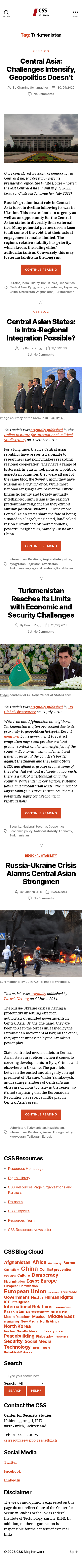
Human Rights (59, 1297)
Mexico (38, 1316)
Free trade (69, 1292)
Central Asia (18, 287)
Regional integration (57, 559)
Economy (65, 831)
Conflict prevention (56, 1269)
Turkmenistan (64, 292)
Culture (23, 1275)
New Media (29, 1321)
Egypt (33, 1281)
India (25, 283)
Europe (49, 1281)
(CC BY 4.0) (58, 418)
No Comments (44, 94)
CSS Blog (41, 51)
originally (38, 994)
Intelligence (21, 1302)
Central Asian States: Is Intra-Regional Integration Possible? (41, 329)
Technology (17, 1347)
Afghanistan (44, 292)
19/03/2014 (59, 892)
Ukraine (15, 283)
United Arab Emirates (18, 1352)
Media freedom (17, 1317)
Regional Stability (41, 855)
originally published (46, 430)
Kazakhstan (54, 287)
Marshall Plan (59, 1311)
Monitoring (11, 1321)
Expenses (53, 1292)
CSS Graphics (19, 1211)
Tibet (35, 1347)
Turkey (35, 283)
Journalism (63, 1307)
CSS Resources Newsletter (29, 1230)
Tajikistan (70, 287)
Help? (36, 1391)
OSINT (60, 1331)
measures (12, 736)
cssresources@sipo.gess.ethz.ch (30, 1440)
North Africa (49, 1321)
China (14, 292)
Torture (45, 1347)
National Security (35, 826)
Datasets (15, 1202)
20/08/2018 (59, 625)
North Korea (17, 1326)
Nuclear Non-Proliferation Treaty (29, 1331)
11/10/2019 (59, 348)
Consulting (9, 1276)
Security (15, 826)
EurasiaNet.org (16, 999)
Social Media (38, 1341)
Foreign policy (63, 1132)
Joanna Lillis (33, 892)
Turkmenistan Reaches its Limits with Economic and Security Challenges (41, 602)
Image (4, 418)
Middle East (60, 1316)
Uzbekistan (27, 292)
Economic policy (21, 831)
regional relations (42, 568)
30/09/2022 (65, 87)
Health (37, 1297)
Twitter (10, 1462)
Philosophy (44, 1336)
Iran (44, 283)
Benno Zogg (33, 348)
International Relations (25, 559)
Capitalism (11, 1269)
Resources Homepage (25, 1168)
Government (16, 1297)
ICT (7, 1302)
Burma (69, 1262)
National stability (46, 831)
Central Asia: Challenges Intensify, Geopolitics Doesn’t (41, 69)
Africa (39, 1262)
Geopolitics (66, 283)
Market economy (37, 1311)
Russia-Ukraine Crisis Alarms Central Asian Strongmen (41, 873)
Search (14, 1391)
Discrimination (14, 1281)
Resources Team (21, 1220)
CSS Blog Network (30, 1552)
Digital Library (19, 1178)
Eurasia (47, 1136)
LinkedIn (12, 1480)
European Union (25, 1291)
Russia (52, 283)
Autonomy (55, 1263)
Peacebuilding (19, 1336)
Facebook (12, 1471)
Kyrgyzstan (36, 287)
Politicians (61, 1336)
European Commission (21, 1286)
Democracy (45, 1275)
